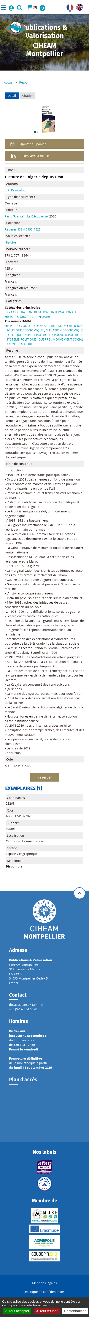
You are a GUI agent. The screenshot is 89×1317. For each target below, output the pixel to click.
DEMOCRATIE (45, 326)
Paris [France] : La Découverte (26, 216)
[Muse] (44, 1215)
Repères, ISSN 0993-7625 (23, 229)
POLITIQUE (14, 335)
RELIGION (76, 326)
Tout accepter (18, 1311)
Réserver (44, 777)
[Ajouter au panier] (13, 144)
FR (68, 6)
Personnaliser (75, 1311)
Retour (24, 82)
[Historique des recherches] (42, 7)
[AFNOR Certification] (44, 1167)
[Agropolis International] (44, 1242)
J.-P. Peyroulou (15, 190)
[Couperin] (44, 1256)
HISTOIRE (11, 326)
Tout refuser (48, 1311)
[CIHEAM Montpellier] (44, 919)
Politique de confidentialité (44, 1292)
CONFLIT (27, 326)
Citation (27, 96)
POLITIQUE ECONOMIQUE (24, 330)
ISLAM (61, 326)
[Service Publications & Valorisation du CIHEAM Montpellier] (16, 27)
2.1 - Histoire (41, 316)
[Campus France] (44, 1183)
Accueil (9, 82)
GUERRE (44, 339)
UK (78, 6)
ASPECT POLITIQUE (37, 335)
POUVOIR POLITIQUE (68, 335)
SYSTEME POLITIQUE (21, 339)
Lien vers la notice (36, 156)
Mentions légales (44, 1283)
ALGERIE (27, 344)
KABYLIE (12, 344)
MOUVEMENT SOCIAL (68, 339)
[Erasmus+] (44, 1229)
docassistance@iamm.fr (26, 1005)
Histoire (10, 242)
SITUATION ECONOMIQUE (64, 330)
